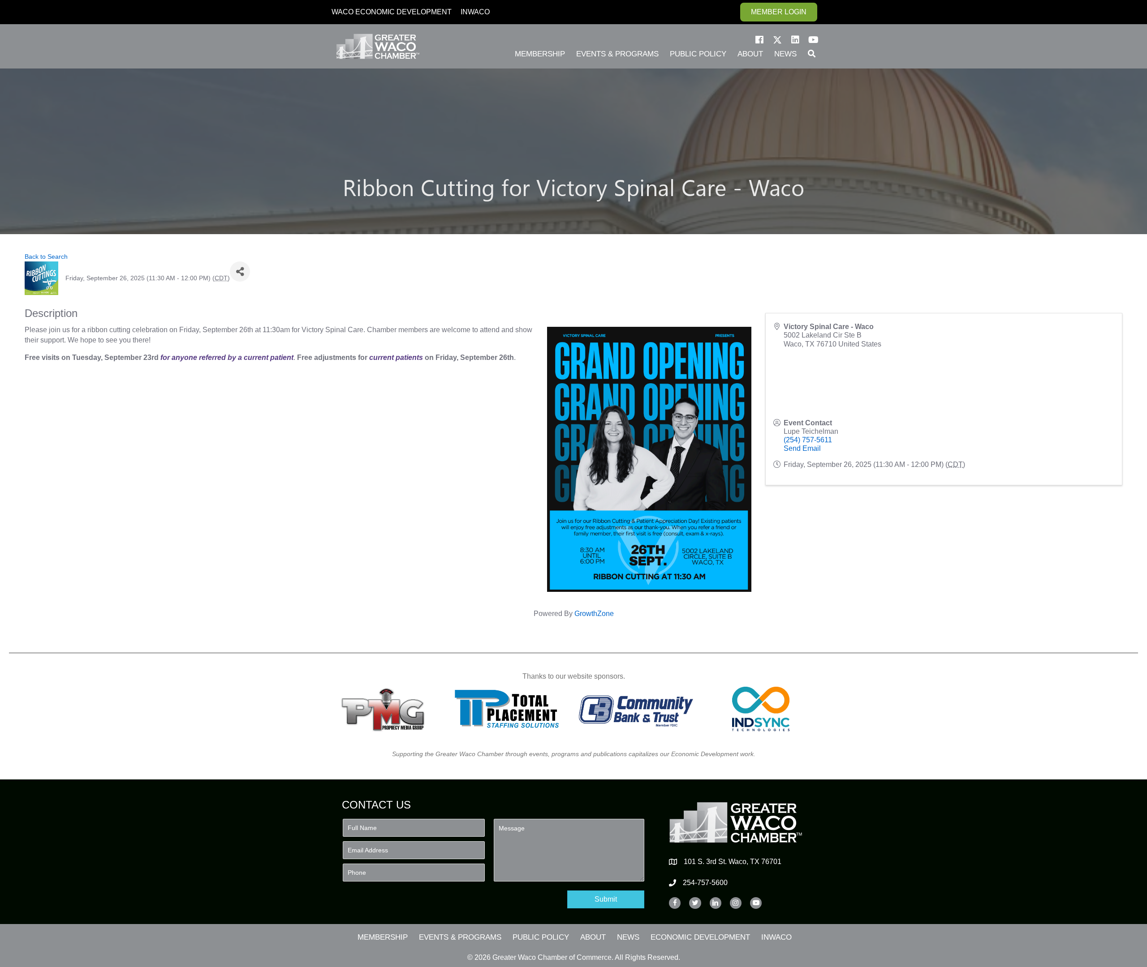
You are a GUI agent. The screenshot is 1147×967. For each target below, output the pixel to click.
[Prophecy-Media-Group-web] (385, 709)
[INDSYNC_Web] (761, 709)
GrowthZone (594, 613)
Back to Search (46, 256)
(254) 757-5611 (808, 440)
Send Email (802, 448)
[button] (759, 40)
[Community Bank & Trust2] (636, 709)
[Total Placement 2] (511, 709)
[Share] (240, 271)
